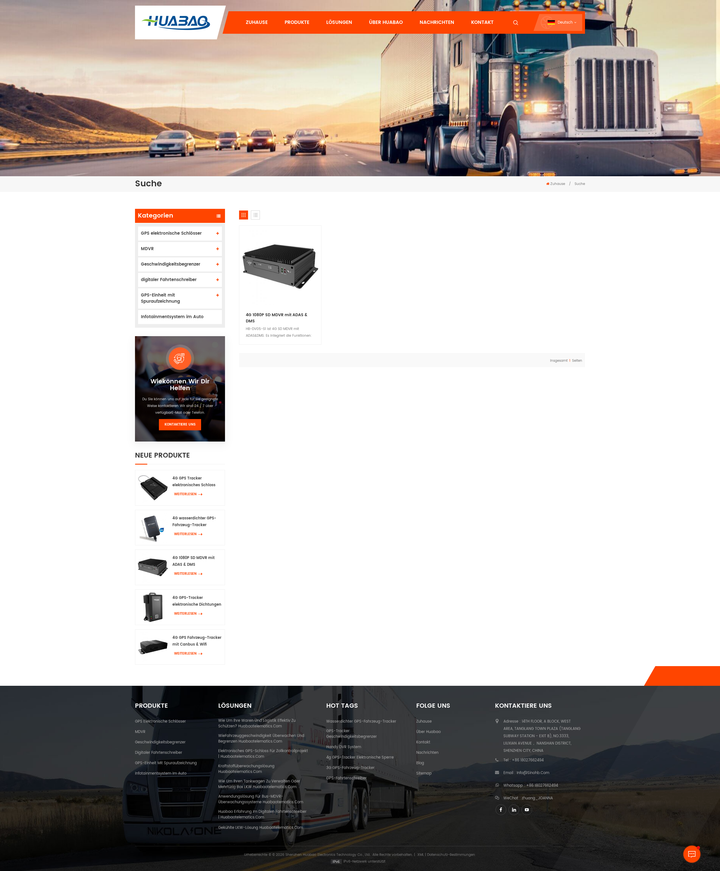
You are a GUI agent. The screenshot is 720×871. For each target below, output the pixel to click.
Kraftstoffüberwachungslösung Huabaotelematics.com (246, 769)
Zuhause (257, 22)
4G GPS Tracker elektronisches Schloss (193, 482)
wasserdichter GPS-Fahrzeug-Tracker (361, 722)
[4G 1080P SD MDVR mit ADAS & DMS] (153, 567)
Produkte (297, 22)
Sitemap (424, 774)
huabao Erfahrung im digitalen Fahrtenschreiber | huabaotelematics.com (262, 814)
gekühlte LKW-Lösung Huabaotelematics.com (260, 828)
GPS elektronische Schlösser (171, 233)
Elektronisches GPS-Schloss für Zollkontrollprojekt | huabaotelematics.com (263, 754)
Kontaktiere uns (180, 424)
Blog (420, 763)
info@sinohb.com (533, 773)
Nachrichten (437, 22)
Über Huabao (386, 22)
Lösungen (339, 22)
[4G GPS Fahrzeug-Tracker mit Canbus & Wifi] (153, 647)
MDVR (147, 248)
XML (420, 855)
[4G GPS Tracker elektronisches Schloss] (153, 487)
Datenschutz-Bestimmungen (451, 855)
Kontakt (482, 22)
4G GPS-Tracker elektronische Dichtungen (196, 601)
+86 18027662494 (528, 760)
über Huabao (428, 732)
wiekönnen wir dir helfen (180, 385)
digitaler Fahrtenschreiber (169, 279)
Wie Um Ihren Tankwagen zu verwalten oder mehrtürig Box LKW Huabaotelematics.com (259, 784)
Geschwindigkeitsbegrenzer (170, 264)
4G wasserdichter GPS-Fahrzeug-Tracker (194, 521)
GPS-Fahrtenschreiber (346, 778)
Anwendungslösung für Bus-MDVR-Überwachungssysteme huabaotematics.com (260, 799)
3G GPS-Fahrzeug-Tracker (350, 768)
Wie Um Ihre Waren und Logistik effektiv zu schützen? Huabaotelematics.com (257, 723)
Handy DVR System (343, 747)
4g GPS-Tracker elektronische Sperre (360, 758)
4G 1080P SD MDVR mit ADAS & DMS (193, 561)
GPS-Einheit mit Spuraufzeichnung (160, 298)
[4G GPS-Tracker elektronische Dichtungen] (153, 607)
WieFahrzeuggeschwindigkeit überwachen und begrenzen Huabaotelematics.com (261, 739)
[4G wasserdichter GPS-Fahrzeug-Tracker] (153, 527)
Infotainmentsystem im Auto (172, 316)
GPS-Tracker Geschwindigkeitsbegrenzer (351, 734)
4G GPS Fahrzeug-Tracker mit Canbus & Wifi (196, 641)
